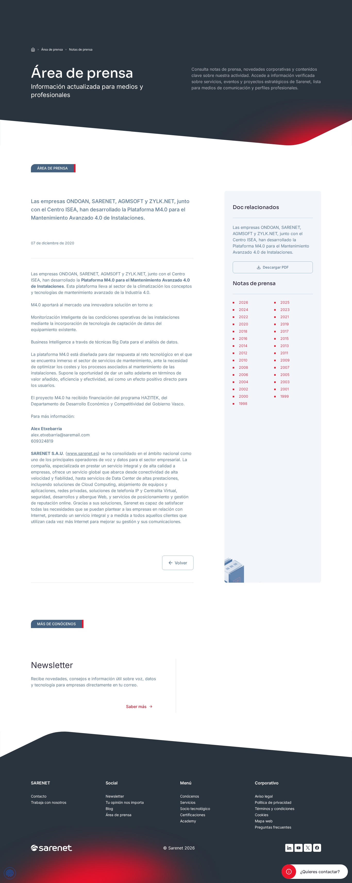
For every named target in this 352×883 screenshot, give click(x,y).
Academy (188, 821)
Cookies (261, 815)
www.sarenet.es (82, 453)
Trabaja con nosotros (48, 802)
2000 (243, 396)
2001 (284, 389)
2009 (285, 360)
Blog (109, 809)
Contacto (38, 796)
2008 (243, 367)
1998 (243, 404)
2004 (243, 382)
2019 (284, 324)
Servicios (187, 802)
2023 (285, 310)
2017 (284, 331)
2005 (284, 375)
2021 (284, 317)
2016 (243, 338)
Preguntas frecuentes (273, 827)
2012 (243, 353)
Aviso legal (264, 796)
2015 (284, 338)
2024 (243, 310)
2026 (243, 302)
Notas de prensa (81, 49)
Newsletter (115, 796)
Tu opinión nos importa (125, 802)
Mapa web (264, 821)
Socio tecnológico (195, 809)
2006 (243, 375)
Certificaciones (192, 815)
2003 (285, 382)
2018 (243, 331)
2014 (243, 346)
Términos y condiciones (274, 809)
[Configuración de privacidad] (10, 873)
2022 (243, 317)
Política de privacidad (273, 802)
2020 (243, 324)
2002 (243, 389)
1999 (284, 396)
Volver (181, 562)
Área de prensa (52, 49)
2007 (284, 367)
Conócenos (189, 796)
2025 (284, 302)
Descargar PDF (276, 267)
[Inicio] (33, 49)
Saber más (136, 706)
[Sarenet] (52, 848)
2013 (284, 346)
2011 (284, 353)
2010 (243, 360)
